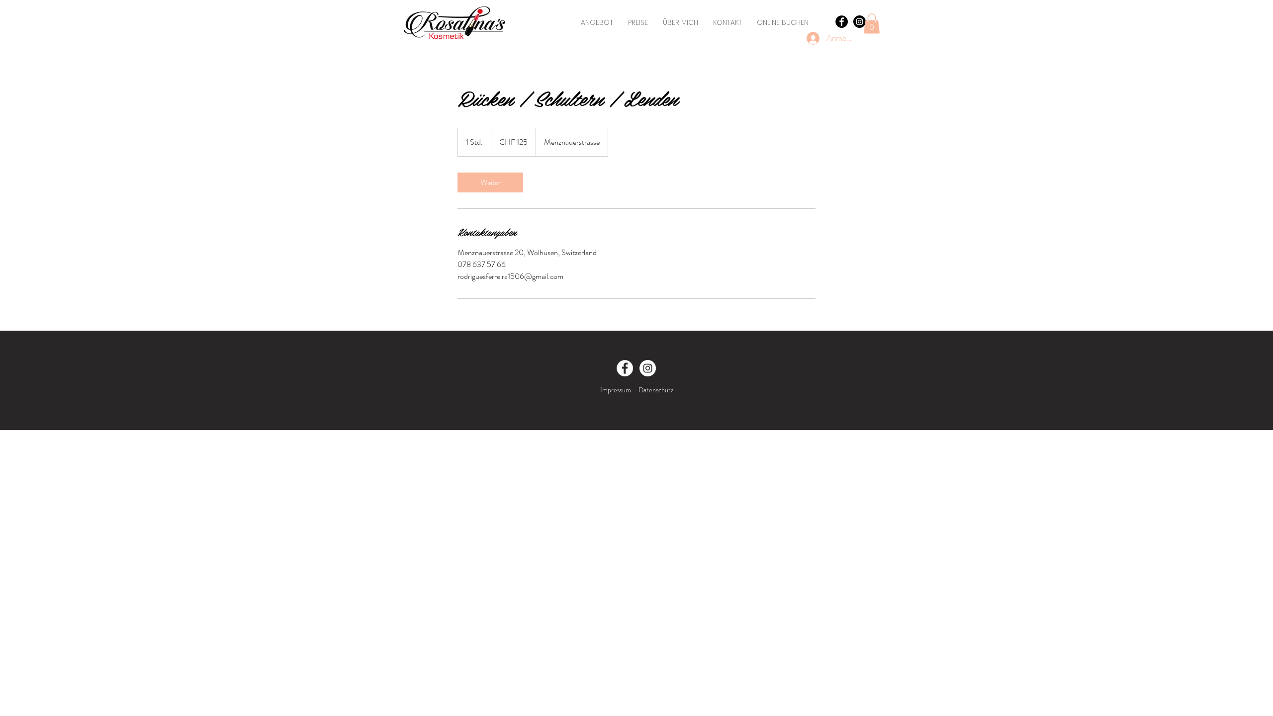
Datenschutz (655, 390)
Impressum (615, 390)
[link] (490, 182)
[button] (871, 23)
